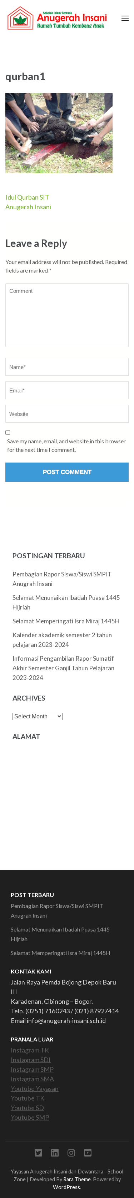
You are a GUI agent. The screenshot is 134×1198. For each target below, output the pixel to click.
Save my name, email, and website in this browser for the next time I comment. (66, 445)
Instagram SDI (31, 1060)
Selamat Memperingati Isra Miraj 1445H (66, 621)
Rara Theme (77, 1179)
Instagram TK (30, 1050)
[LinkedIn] (55, 1154)
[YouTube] (87, 1154)
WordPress (66, 1187)
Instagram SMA (32, 1079)
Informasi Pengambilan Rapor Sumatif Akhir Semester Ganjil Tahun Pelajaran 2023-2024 (63, 668)
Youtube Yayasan (35, 1088)
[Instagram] (71, 1154)
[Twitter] (38, 1154)
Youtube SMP (30, 1117)
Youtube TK (27, 1098)
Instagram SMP (32, 1069)
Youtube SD (27, 1108)
